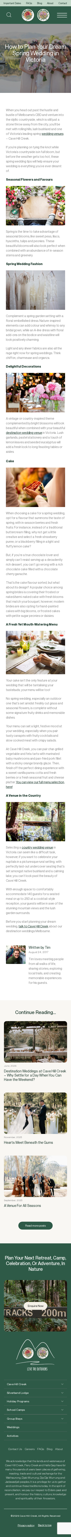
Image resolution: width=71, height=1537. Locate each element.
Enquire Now (35, 1305)
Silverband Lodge (18, 1392)
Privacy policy (26, 1525)
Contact (62, 3)
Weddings (13, 1427)
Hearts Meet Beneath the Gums (28, 1142)
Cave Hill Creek (16, 1384)
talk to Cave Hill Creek (33, 926)
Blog (39, 3)
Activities (12, 1435)
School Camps (16, 1409)
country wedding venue (37, 847)
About (50, 3)
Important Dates (12, 3)
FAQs (29, 3)
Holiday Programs (18, 1401)
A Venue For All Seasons (22, 1206)
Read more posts (35, 1225)
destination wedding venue (24, 433)
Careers (30, 1449)
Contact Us (15, 1449)
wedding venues (53, 134)
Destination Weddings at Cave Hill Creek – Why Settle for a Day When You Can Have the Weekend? (35, 1075)
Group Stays (14, 1418)
